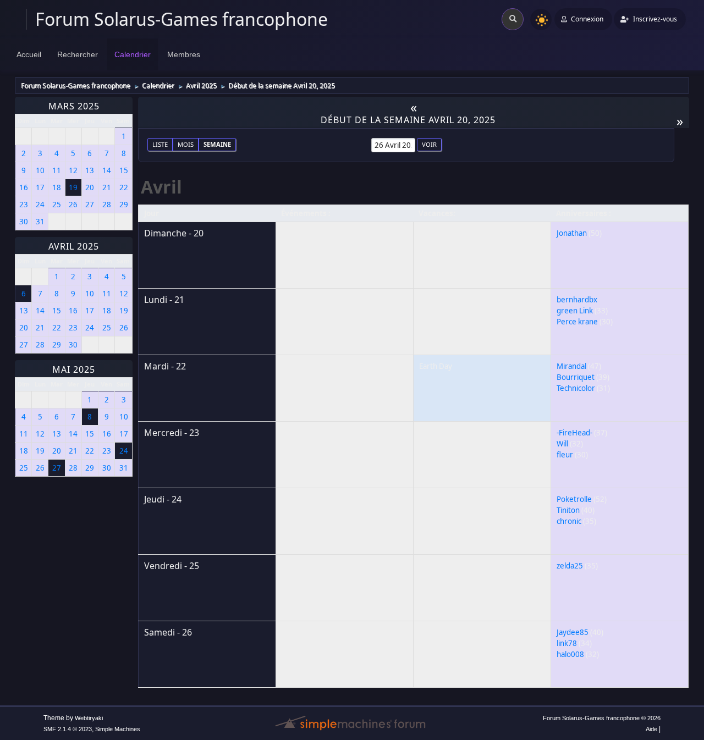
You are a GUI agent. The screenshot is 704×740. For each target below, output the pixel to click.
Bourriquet (576, 377)
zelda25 (570, 566)
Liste (160, 144)
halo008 (570, 654)
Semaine (217, 144)
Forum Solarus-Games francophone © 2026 (602, 718)
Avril (161, 186)
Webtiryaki (89, 718)
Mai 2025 (73, 369)
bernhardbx (577, 300)
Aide (651, 729)
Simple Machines (117, 729)
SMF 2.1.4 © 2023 (67, 729)
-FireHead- (574, 433)
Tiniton (568, 510)
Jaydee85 (572, 632)
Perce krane (577, 322)
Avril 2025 (73, 246)
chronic (569, 521)
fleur (565, 455)
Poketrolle (574, 499)
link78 (567, 643)
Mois (186, 144)
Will (562, 444)
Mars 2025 (74, 106)
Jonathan (572, 233)
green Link (575, 311)
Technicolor (576, 388)
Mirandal (571, 366)
